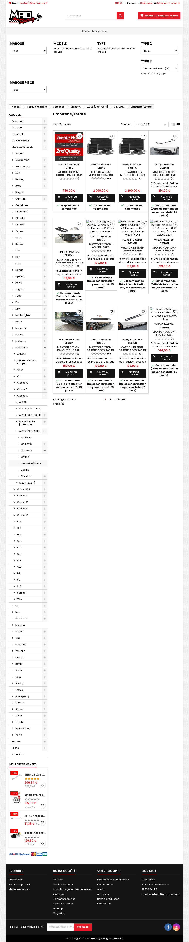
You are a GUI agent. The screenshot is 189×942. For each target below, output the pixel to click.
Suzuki (19, 709)
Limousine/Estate (31, 463)
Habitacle (18, 134)
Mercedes (21, 347)
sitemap (58, 908)
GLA (19, 534)
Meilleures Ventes (23, 764)
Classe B (22, 389)
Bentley (19, 179)
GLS (19, 567)
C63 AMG (26, 450)
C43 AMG (26, 444)
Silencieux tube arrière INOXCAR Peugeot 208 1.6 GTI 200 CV (35, 774)
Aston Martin (22, 166)
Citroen (19, 224)
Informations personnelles (113, 879)
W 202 (22, 402)
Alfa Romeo (22, 160)
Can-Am (20, 198)
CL (18, 376)
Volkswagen (22, 728)
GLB (19, 541)
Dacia (18, 237)
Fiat (17, 257)
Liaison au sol (20, 140)
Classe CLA (23, 489)
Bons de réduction (108, 899)
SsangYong (22, 696)
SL (18, 579)
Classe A (22, 383)
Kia (17, 302)
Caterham (21, 205)
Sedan (25, 470)
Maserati (20, 328)
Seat (18, 677)
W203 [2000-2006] (30, 408)
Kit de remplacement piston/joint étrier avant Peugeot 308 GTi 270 (35, 795)
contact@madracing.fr (34, 3)
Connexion (146, 3)
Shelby (19, 683)
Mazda (19, 334)
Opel (18, 638)
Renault (19, 657)
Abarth (19, 153)
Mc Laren (20, 341)
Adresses (103, 894)
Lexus (18, 321)
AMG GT (21, 354)
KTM (17, 308)
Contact (149, 871)
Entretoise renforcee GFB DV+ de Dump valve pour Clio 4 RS (35, 832)
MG (17, 605)
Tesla (18, 715)
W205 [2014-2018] (29, 431)
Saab (18, 670)
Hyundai (20, 276)
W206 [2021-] (27, 482)
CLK (19, 521)
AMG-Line (26, 437)
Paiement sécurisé (64, 899)
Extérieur (17, 121)
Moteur (16, 741)
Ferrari (19, 250)
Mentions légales (63, 884)
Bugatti (19, 192)
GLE (19, 554)
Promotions (16, 879)
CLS (19, 528)
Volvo (18, 735)
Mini (17, 612)
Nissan (19, 631)
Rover (18, 664)
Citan (20, 370)
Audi (18, 173)
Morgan (20, 625)
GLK (19, 560)
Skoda (19, 689)
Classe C (22, 395)
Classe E (22, 495)
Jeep (18, 295)
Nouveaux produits (20, 884)
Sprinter (22, 592)
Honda (19, 270)
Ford (18, 263)
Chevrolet (21, 211)
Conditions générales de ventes (72, 889)
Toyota (19, 722)
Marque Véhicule (22, 147)
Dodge (19, 244)
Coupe (25, 457)
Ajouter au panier (67, 198)
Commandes (105, 884)
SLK (19, 586)
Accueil (15, 115)
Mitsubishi (21, 618)
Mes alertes (104, 903)
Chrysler (20, 218)
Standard (26, 476)
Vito (19, 599)
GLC (19, 547)
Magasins (59, 913)
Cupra (19, 231)
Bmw (18, 186)
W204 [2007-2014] (30, 415)
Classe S (22, 508)
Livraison (58, 879)
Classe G (22, 502)
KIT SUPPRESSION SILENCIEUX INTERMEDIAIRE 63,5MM (35, 815)
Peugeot (20, 644)
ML (18, 573)
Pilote (15, 748)
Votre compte (108, 871)
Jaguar (19, 289)
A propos (58, 894)
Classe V (22, 515)
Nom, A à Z (152, 124)
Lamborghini (22, 315)
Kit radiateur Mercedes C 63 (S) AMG (100, 175)
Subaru (19, 702)
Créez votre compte (168, 3)
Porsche (20, 651)
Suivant (121, 399)
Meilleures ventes (19, 889)
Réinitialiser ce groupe (154, 73)
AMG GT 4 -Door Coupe (26, 362)
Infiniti (18, 283)
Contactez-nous (63, 903)
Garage (17, 127)
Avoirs (101, 889)
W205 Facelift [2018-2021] (27, 423)
